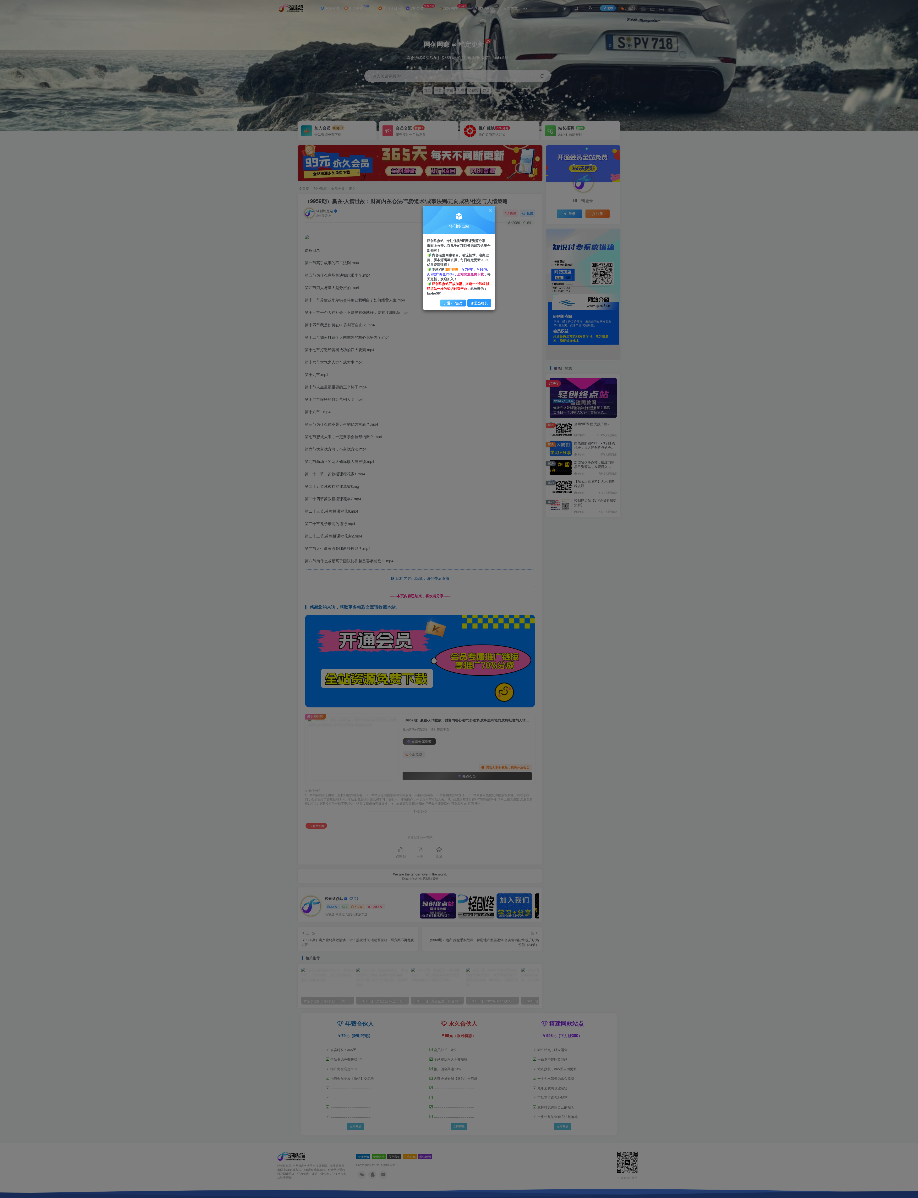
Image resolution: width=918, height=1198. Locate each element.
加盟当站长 (479, 303)
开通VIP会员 (453, 303)
